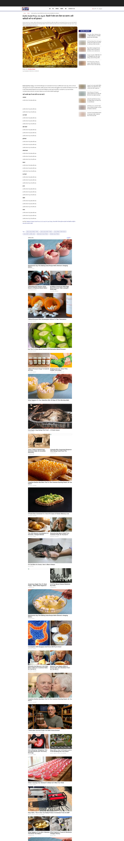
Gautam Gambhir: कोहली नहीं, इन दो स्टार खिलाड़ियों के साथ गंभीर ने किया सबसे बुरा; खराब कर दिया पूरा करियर (94, 56)
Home (25, 13)
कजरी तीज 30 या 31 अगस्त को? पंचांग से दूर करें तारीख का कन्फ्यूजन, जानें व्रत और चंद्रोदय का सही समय (94, 107)
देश (53, 8)
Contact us (71, 8)
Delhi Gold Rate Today (46, 231)
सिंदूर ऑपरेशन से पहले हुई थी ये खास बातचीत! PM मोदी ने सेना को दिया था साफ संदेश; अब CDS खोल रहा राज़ (93, 49)
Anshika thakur (31, 69)
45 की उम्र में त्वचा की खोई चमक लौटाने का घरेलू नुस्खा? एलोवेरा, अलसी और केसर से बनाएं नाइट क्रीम (94, 114)
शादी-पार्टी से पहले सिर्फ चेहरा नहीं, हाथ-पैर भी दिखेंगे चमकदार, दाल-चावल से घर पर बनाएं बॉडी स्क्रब (94, 100)
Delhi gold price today (32, 231)
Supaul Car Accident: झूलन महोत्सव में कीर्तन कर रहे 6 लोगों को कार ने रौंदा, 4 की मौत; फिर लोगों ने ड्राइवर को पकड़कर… (94, 87)
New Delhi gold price (42, 234)
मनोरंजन (57, 8)
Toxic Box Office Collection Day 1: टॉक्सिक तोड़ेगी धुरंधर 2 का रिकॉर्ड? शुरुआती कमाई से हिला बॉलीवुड (94, 36)
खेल (65, 8)
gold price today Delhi (60, 231)
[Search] (97, 8)
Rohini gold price (54, 234)
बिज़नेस (62, 8)
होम (50, 8)
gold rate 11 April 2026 (29, 234)
